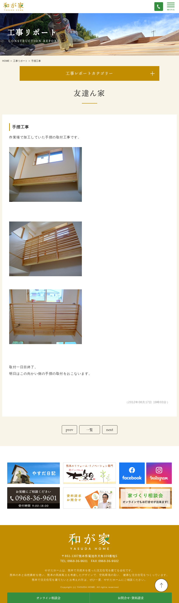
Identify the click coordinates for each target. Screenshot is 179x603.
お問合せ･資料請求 (131, 598)
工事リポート (20, 61)
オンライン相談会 (48, 598)
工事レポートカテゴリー (89, 73)
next (109, 429)
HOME (5, 61)
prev (69, 429)
